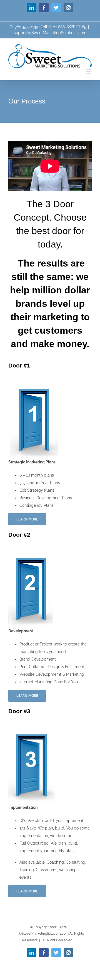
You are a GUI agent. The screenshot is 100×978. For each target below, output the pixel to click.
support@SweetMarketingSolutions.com (50, 32)
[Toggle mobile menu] (89, 71)
